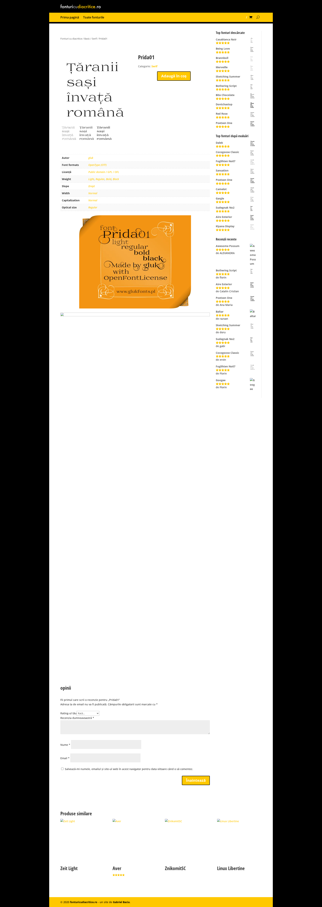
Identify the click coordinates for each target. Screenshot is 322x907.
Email (65, 758)
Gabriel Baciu (121, 902)
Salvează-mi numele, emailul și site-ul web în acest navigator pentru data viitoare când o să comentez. (129, 769)
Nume (65, 745)
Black (116, 179)
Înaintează (196, 780)
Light (91, 179)
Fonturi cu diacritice (71, 38)
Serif (94, 38)
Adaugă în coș (174, 75)
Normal (92, 193)
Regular (100, 179)
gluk (90, 158)
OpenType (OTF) (97, 165)
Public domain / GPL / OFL (103, 172)
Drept (91, 186)
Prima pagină (69, 17)
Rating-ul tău (68, 713)
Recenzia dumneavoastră (77, 718)
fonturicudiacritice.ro (83, 902)
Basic (87, 38)
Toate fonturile (93, 17)
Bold (108, 179)
